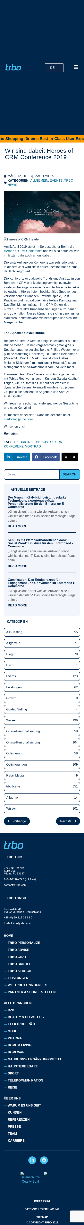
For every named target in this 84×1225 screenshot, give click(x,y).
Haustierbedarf (23, 1066)
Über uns (12, 1098)
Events (56, 180)
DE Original (24, 442)
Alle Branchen (18, 1003)
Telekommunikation (25, 1080)
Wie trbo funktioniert (28, 985)
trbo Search (19, 971)
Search (69, 474)
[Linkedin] (32, 1160)
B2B (11, 1010)
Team (12, 1133)
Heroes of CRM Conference (23, 251)
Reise (12, 1087)
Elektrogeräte (22, 1024)
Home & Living (19, 1045)
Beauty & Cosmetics (26, 1017)
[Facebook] (44, 1160)
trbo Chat (17, 957)
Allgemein (39, 180)
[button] (17, 457)
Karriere (16, 1140)
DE (52, 67)
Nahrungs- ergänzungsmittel (35, 1059)
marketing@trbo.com (18, 419)
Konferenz (14, 446)
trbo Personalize (24, 942)
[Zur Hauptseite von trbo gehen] (13, 67)
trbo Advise (18, 949)
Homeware (17, 1052)
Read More (17, 526)
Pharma (15, 1038)
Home (8, 935)
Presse (14, 1126)
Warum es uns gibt (24, 1105)
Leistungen (18, 978)
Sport (13, 1073)
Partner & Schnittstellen (32, 992)
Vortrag (33, 446)
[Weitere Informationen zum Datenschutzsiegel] (30, 1182)
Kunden (15, 1112)
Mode (12, 1031)
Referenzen (19, 1119)
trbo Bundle (19, 964)
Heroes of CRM (49, 442)
